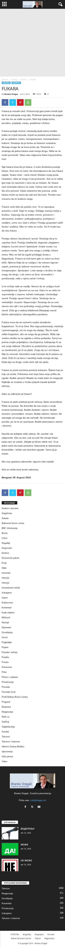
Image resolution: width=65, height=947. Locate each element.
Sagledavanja (8, 726)
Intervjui (5, 578)
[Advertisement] (32, 42)
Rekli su (6, 717)
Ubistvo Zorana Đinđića (13, 746)
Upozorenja (7, 751)
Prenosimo (7, 667)
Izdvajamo (7, 592)
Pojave (5, 647)
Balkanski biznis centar (13, 523)
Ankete (5, 518)
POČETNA (15, 934)
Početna (5, 79)
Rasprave (6, 707)
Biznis (5, 533)
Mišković (6, 617)
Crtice (4, 538)
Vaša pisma (7, 756)
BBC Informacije (10, 528)
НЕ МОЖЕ (26, 860)
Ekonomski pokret (10, 558)
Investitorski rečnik (11, 587)
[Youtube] (39, 807)
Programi (6, 702)
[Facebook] (5, 102)
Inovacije (6, 573)
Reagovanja (7, 712)
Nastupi (5, 622)
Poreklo (5, 657)
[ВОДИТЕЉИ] (10, 833)
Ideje (4, 568)
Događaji (6, 543)
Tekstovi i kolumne (11, 741)
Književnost (7, 602)
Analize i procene (10, 508)
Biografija (27, 934)
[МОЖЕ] (10, 849)
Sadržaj (14, 79)
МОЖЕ (24, 844)
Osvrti (5, 637)
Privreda (6, 687)
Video (4, 761)
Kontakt (51, 934)
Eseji (4, 563)
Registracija (49, 938)
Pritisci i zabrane (10, 677)
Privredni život (9, 692)
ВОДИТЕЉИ (27, 828)
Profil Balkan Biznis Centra (15, 697)
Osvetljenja (7, 632)
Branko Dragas (11, 94)
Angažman (7, 513)
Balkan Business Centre (21, 938)
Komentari (7, 607)
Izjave (5, 597)
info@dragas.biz (38, 800)
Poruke (5, 662)
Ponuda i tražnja (9, 652)
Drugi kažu (7, 548)
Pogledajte (7, 642)
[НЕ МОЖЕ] (10, 865)
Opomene (6, 627)
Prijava (38, 938)
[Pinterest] (20, 102)
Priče (4, 672)
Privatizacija (8, 682)
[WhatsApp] (28, 102)
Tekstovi (6, 736)
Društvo (23, 79)
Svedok (5, 731)
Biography (39, 934)
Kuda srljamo (8, 612)
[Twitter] (12, 102)
